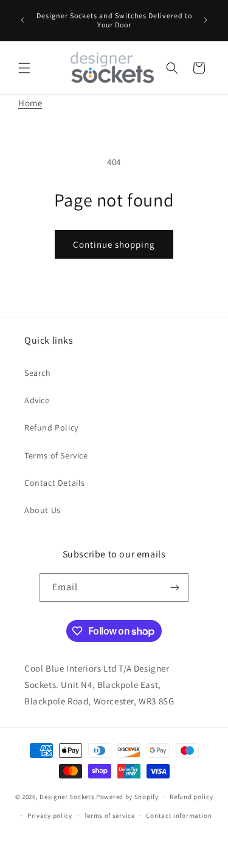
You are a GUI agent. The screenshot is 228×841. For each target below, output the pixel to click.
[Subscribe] (174, 587)
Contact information (179, 815)
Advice (37, 400)
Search (37, 372)
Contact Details (54, 482)
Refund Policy (51, 427)
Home (30, 103)
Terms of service (109, 815)
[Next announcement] (205, 20)
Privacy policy (49, 815)
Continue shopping (114, 244)
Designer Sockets (67, 796)
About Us (42, 510)
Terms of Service (56, 455)
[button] (24, 68)
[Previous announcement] (22, 20)
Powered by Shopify (127, 796)
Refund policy (191, 796)
